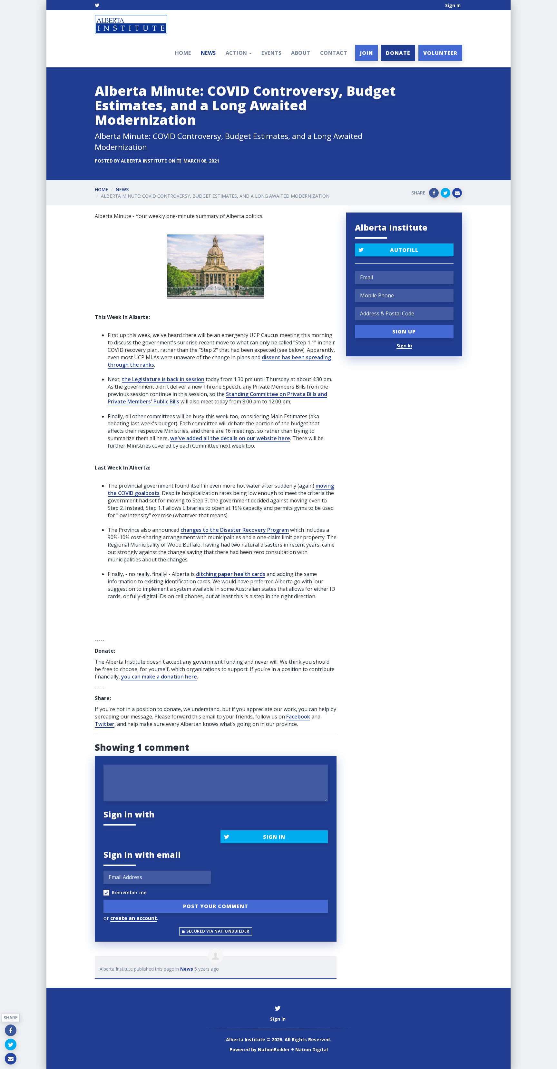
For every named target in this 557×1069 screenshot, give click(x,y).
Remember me (129, 892)
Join (366, 52)
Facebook (298, 716)
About (300, 52)
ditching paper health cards (230, 574)
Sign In (453, 5)
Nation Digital (311, 1049)
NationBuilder (274, 1049)
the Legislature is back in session (163, 379)
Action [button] (237, 52)
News (208, 52)
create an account (133, 918)
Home (183, 52)
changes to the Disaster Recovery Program (235, 529)
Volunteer (440, 52)
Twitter (104, 724)
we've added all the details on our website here (230, 438)
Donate (398, 52)
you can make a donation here (159, 676)
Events (271, 52)
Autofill (404, 249)
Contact (333, 52)
